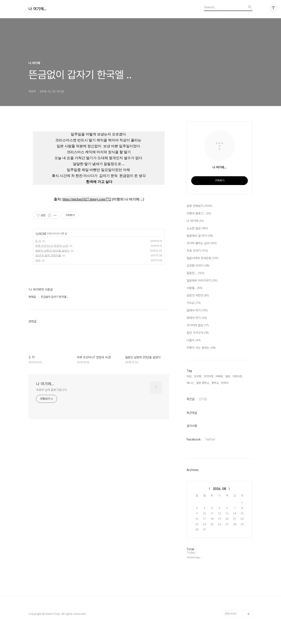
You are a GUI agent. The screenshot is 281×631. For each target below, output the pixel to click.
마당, (189, 376)
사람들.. (194, 288)
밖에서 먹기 (197, 318)
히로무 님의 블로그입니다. (51, 390)
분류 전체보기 (199, 206)
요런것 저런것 (198, 295)
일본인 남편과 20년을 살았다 (52, 250)
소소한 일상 (197, 228)
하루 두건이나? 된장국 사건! (51, 245)
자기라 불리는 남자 (202, 243)
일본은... (195, 273)
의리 (38, 260)
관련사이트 (231, 613)
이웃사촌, (237, 376)
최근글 (191, 399)
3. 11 (38, 241)
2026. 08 (219, 489)
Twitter (210, 439)
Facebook (194, 439)
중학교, (215, 383)
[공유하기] (49, 215)
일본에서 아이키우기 (202, 280)
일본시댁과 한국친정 (202, 258)
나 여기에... (37, 9)
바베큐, (219, 376)
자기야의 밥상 (198, 325)
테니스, (191, 383)
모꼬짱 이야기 (198, 265)
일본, (228, 376)
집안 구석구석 (198, 332)
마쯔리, (225, 383)
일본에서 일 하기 (200, 235)
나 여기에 (41, 233)
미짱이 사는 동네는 (201, 347)
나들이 (194, 340)
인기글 (203, 399)
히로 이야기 (197, 250)
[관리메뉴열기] (273, 7)
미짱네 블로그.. (199, 213)
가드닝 (194, 303)
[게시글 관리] (55, 215)
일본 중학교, (203, 383)
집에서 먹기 (197, 310)
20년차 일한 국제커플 (48, 255)
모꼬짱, (198, 376)
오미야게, (209, 376)
